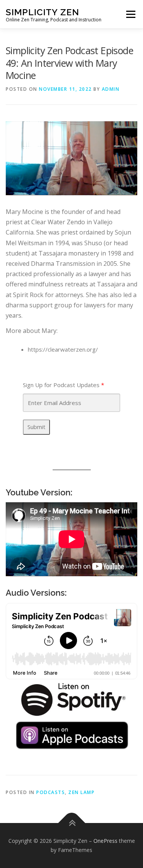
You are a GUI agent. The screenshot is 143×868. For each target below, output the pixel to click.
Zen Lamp (81, 792)
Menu (130, 14)
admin (111, 89)
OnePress (105, 840)
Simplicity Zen (42, 11)
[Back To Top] (71, 823)
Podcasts (50, 792)
